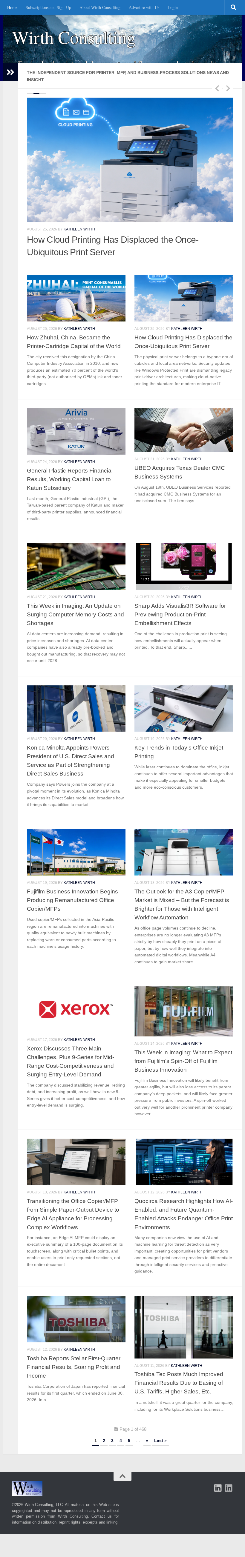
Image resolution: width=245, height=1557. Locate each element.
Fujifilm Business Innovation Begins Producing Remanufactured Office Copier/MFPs (72, 889)
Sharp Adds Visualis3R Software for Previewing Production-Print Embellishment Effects (180, 603)
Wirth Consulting (73, 37)
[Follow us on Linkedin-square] (218, 1477)
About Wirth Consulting (99, 7)
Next (228, 88)
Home (12, 7)
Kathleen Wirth (79, 199)
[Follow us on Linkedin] (229, 1477)
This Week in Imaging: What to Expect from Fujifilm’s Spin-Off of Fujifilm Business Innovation (183, 1049)
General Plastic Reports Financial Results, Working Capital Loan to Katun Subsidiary (70, 468)
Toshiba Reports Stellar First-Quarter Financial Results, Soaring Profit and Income (73, 1355)
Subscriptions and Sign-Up (48, 7)
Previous (217, 88)
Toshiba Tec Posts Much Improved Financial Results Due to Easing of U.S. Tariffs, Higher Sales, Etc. (178, 1372)
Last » (160, 1429)
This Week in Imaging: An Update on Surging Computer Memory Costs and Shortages (75, 603)
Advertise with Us (144, 7)
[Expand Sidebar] (10, 72)
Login (173, 7)
